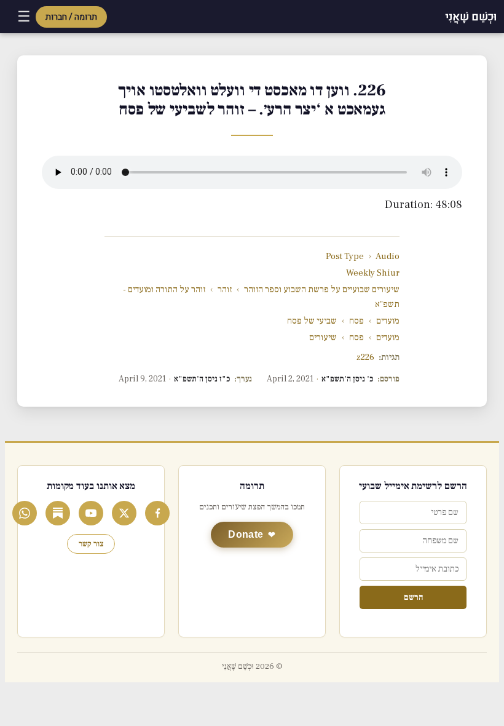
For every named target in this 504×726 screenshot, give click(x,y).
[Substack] (57, 513)
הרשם (413, 597)
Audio (388, 256)
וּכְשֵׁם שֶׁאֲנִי (471, 17)
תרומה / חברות (71, 16)
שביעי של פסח (312, 321)
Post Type (345, 256)
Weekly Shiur (373, 273)
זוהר (225, 289)
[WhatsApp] (24, 513)
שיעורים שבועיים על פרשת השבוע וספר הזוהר (322, 289)
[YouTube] (91, 513)
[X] (124, 513)
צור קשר (91, 544)
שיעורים (323, 337)
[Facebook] (157, 513)
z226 (365, 357)
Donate (245, 534)
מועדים (388, 321)
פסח (356, 321)
